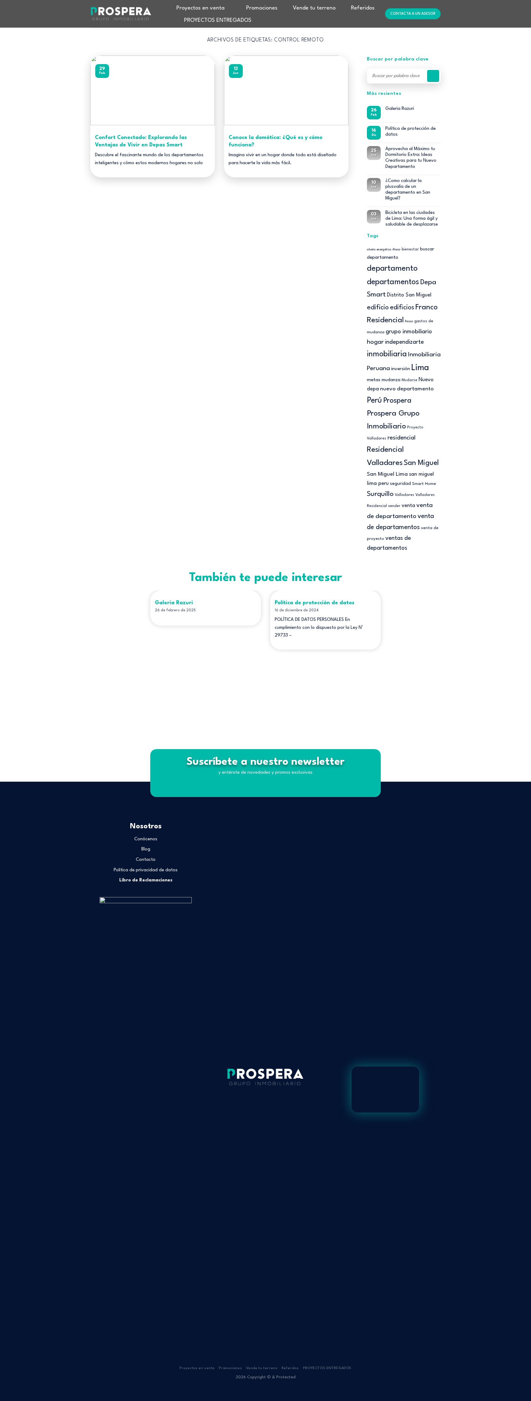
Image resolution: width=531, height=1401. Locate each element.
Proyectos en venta (200, 8)
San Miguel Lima (387, 474)
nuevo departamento (407, 389)
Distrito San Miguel (409, 295)
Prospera (397, 400)
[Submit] (433, 76)
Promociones (261, 8)
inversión (400, 368)
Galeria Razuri (399, 108)
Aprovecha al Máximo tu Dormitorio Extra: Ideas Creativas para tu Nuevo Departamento (410, 158)
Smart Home (424, 484)
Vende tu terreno (314, 8)
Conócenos (145, 839)
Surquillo (380, 494)
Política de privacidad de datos (146, 870)
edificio (378, 307)
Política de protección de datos (410, 131)
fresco (409, 321)
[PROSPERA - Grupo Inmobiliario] (121, 14)
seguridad (400, 484)
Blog (145, 849)
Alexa (396, 249)
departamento (392, 269)
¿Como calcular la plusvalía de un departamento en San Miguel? (407, 190)
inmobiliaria (387, 354)
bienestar (410, 249)
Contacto (145, 859)
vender (394, 506)
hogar (375, 342)
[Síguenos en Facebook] (257, 1109)
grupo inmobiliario (409, 332)
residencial (401, 438)
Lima (420, 368)
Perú (374, 400)
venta (408, 505)
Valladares (404, 495)
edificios (402, 307)
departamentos (393, 282)
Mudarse (409, 380)
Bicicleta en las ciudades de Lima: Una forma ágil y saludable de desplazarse (411, 219)
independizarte (404, 342)
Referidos (363, 8)
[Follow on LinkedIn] (272, 1109)
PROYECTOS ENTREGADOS (217, 20)
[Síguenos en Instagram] (265, 1109)
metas (373, 379)
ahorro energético (379, 249)
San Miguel (421, 463)
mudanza (391, 380)
